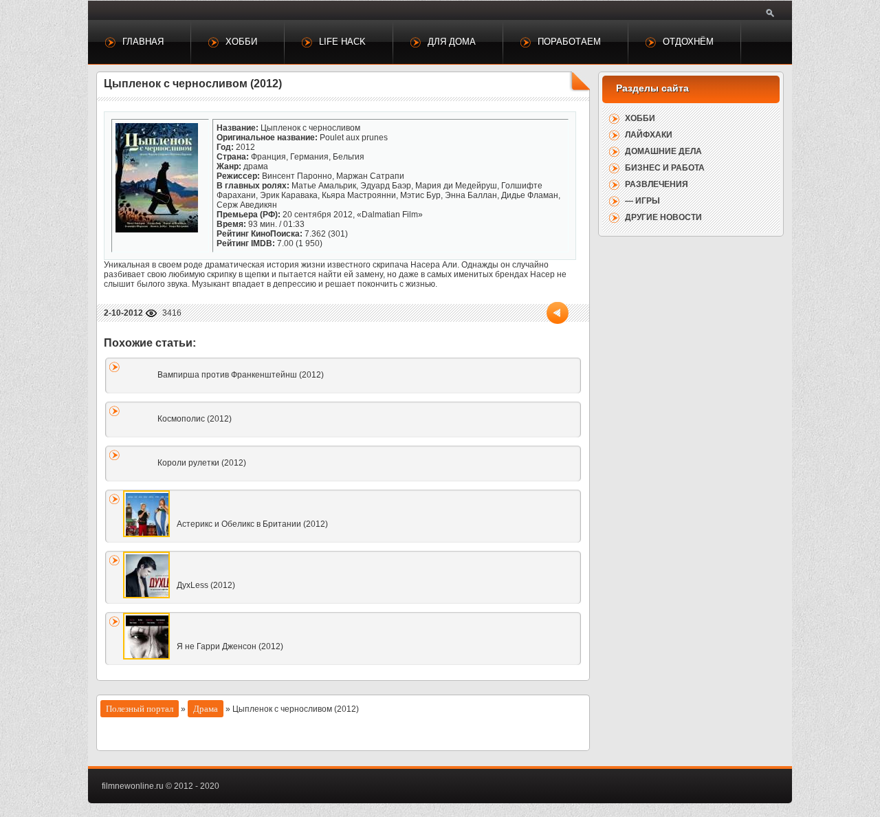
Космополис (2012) (194, 419)
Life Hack (342, 41)
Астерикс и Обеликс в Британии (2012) (252, 524)
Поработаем (569, 41)
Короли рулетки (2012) (201, 463)
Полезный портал (139, 709)
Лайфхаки (648, 135)
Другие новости (663, 217)
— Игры (642, 201)
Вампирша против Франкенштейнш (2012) (240, 375)
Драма (205, 709)
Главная (143, 41)
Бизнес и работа (665, 168)
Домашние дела (663, 151)
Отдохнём (688, 41)
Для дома (452, 41)
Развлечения (656, 184)
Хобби (241, 41)
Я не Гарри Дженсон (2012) (230, 646)
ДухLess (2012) (206, 585)
